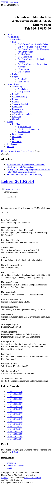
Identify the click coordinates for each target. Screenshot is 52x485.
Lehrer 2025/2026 (14, 391)
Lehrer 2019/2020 (14, 406)
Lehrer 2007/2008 (14, 436)
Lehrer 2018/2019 (14, 409)
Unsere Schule (14, 151)
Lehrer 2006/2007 (14, 439)
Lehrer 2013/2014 (17, 181)
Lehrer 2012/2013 (14, 424)
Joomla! (4, 477)
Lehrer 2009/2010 (14, 431)
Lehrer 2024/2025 (14, 394)
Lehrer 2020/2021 (14, 404)
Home (4, 151)
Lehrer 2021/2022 (14, 401)
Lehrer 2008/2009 (14, 434)
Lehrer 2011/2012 (14, 426)
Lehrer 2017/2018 (14, 411)
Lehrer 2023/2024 (14, 396)
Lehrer (24, 151)
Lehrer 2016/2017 (14, 414)
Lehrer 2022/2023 (14, 399)
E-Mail (15, 452)
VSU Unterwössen (9, 2)
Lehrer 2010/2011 (14, 429)
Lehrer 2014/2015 (14, 419)
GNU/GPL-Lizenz (32, 477)
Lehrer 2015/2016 (14, 416)
